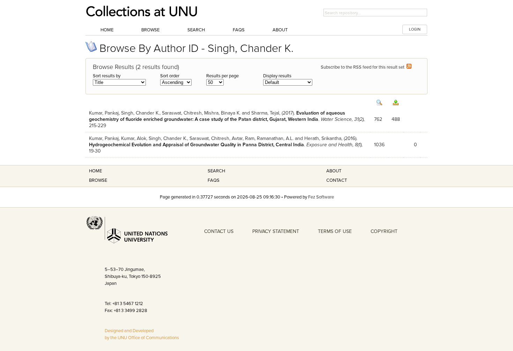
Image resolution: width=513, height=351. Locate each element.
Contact (336, 180)
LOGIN (415, 29)
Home (107, 30)
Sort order (169, 76)
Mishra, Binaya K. (222, 113)
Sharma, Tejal (265, 113)
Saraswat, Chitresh (182, 113)
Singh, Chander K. (140, 113)
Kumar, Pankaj (104, 113)
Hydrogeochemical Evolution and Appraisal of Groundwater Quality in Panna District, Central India (196, 145)
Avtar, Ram (243, 138)
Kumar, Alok (133, 138)
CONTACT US (218, 231)
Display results (277, 76)
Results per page (222, 76)
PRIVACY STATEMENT (275, 231)
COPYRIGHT (384, 231)
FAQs (239, 30)
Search (196, 30)
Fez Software (321, 197)
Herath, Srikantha (322, 138)
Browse (150, 30)
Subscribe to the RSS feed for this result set (364, 67)
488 (396, 119)
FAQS (214, 180)
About (280, 30)
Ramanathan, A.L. (275, 138)
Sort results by (106, 76)
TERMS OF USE (335, 231)
